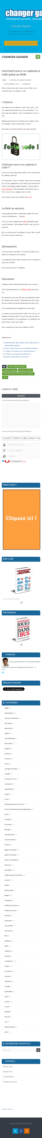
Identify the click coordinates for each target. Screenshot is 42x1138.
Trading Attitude (8, 1077)
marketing (8, 900)
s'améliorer (9, 961)
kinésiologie (9, 890)
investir (7, 880)
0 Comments (26, 84)
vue (6, 1022)
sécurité (7, 976)
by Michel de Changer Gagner (20, 80)
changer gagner (10, 370)
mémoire (8, 915)
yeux (6, 1032)
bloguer (7, 748)
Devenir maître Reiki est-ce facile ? (17, 357)
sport (6, 996)
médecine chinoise (11, 905)
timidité (7, 1012)
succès (7, 1002)
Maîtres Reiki (26, 289)
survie (7, 1007)
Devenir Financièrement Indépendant (18, 809)
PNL (6, 936)
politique (8, 941)
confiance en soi (10, 779)
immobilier (8, 870)
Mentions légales (7, 1109)
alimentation (9, 713)
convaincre (8, 784)
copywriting (9, 789)
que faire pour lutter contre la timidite (18, 374)
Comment (21, 396)
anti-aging (8, 723)
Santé (7, 966)
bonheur (8, 754)
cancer (7, 764)
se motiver (8, 971)
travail (7, 1017)
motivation (8, 921)
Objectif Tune (7, 1072)
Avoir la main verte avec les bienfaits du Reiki (21, 348)
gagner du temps (11, 850)
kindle (7, 885)
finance (7, 845)
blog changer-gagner (17, 366)
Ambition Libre (8, 1066)
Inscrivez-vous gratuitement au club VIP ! (22, 43)
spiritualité (8, 991)
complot (7, 774)
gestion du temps (11, 855)
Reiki (4, 80)
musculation (9, 926)
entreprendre (9, 834)
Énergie (7, 829)
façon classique (7, 189)
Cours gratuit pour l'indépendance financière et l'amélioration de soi (21, 32)
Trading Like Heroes (10, 1082)
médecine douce (10, 910)
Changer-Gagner (21, 26)
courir (7, 799)
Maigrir (7, 895)
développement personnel (14, 804)
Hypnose (8, 865)
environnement (10, 840)
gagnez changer (25, 370)
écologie (7, 819)
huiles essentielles (11, 860)
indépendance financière (14, 875)
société (7, 986)
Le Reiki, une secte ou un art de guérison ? (20, 351)
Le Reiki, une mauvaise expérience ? (18, 354)
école (6, 814)
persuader (8, 931)
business (8, 759)
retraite (7, 956)
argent (7, 733)
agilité (7, 708)
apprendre (8, 728)
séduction (8, 981)
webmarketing (10, 1027)
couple (7, 794)
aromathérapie (10, 738)
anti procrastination (11, 718)
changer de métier (11, 769)
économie (8, 824)
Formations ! (21, 49)
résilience (8, 951)
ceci (30, 197)
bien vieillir (8, 743)
